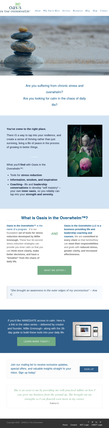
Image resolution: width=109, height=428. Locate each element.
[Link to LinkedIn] (96, 422)
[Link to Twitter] (92, 422)
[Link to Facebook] (88, 422)
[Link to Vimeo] (100, 422)
